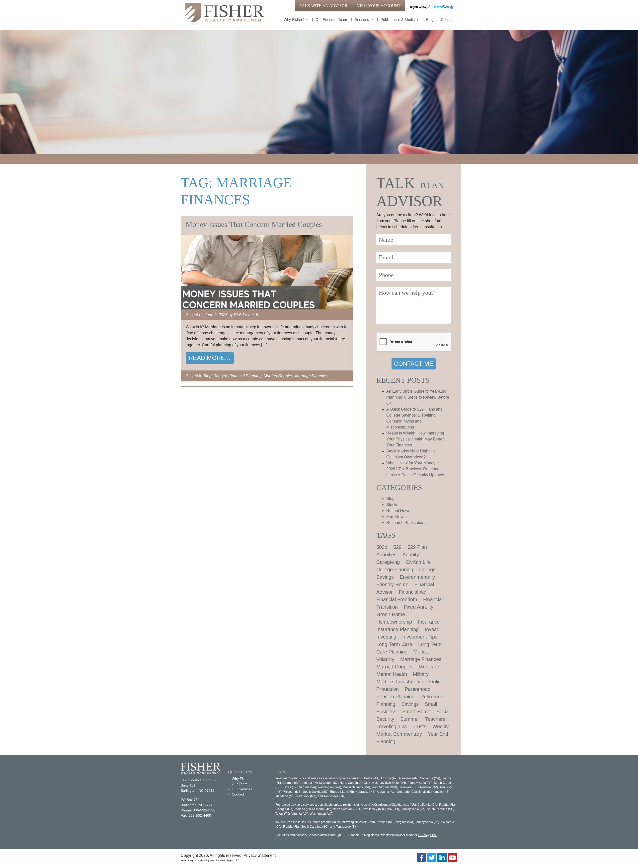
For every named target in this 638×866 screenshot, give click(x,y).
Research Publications (406, 522)
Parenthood (417, 689)
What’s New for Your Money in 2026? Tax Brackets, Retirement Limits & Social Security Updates (415, 469)
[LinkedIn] (442, 857)
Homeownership (394, 622)
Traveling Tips (391, 726)
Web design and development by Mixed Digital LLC (210, 860)
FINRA (422, 835)
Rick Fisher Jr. (246, 315)
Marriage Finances (311, 376)
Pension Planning (395, 696)
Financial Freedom (396, 599)
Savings (410, 704)
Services (362, 19)
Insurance (429, 622)
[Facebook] (421, 857)
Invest (431, 629)
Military (421, 674)
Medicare (429, 666)
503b (381, 547)
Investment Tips (419, 637)
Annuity (410, 554)
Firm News (395, 516)
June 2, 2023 (216, 315)
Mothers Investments (399, 681)
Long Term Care (394, 644)
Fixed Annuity (418, 607)
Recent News (398, 510)
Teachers (435, 719)
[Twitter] (431, 857)
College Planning (394, 569)
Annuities (386, 554)
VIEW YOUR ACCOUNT (378, 5)
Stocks (392, 505)
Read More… (210, 358)
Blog (429, 19)
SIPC (433, 835)
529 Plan (417, 547)
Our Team (239, 784)
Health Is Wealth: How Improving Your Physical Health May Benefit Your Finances (415, 439)
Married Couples (278, 376)
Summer (409, 719)
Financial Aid (412, 592)
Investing (386, 637)
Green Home (390, 614)
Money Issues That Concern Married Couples (254, 224)
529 (397, 547)
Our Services (242, 789)
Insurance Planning (397, 629)
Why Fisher (241, 779)
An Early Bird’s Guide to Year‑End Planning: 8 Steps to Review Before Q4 (417, 397)
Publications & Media (398, 19)
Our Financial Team (331, 19)
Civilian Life (418, 562)
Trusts (419, 726)
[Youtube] (452, 857)
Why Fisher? (294, 19)
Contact (447, 19)
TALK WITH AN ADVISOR (323, 5)
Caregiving (388, 562)
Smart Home (416, 711)
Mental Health (391, 674)
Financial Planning (245, 376)
